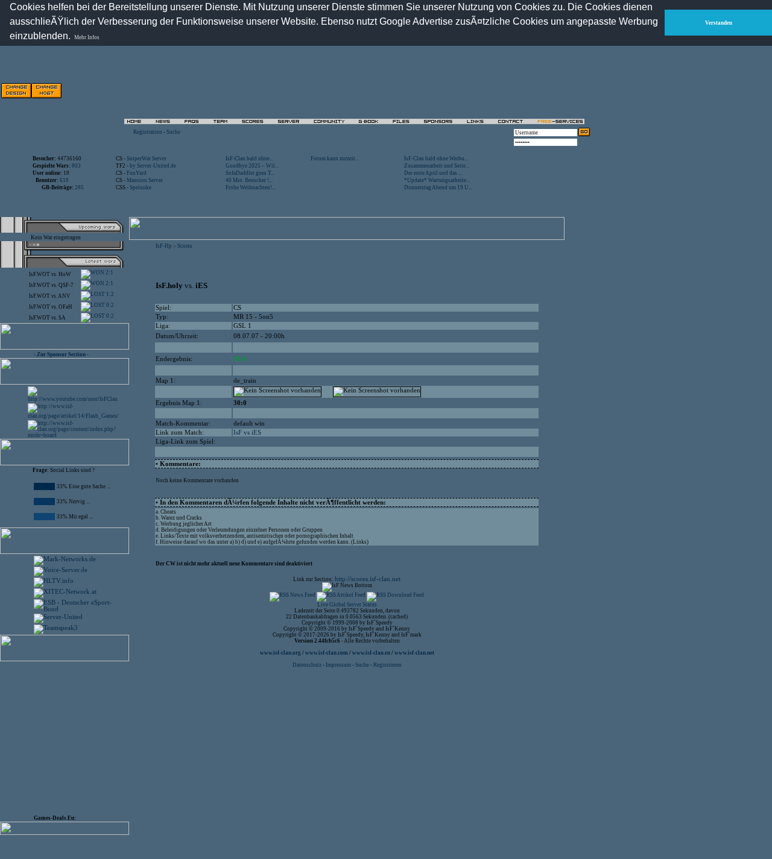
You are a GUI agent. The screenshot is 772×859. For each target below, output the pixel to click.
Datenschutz (308, 665)
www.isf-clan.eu (371, 653)
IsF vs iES (247, 432)
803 (76, 166)
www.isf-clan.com (326, 653)
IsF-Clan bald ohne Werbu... (436, 159)
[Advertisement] (70, 735)
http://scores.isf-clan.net (367, 579)
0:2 (109, 305)
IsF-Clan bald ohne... (249, 159)
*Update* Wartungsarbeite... (437, 180)
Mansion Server (145, 180)
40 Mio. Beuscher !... (249, 180)
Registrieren (387, 665)
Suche (173, 132)
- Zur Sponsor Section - (61, 354)
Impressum (338, 665)
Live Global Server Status (347, 605)
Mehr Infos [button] (87, 37)
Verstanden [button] (718, 23)
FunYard (137, 173)
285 (79, 187)
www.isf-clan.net (414, 653)
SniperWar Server (146, 159)
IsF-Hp (164, 246)
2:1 (108, 272)
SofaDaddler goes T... (250, 173)
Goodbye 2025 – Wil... (252, 166)
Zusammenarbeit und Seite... (436, 166)
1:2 (109, 294)
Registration (147, 132)
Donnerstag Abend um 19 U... (438, 187)
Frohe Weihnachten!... (251, 187)
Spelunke (140, 187)
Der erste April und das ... (433, 173)
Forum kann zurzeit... (335, 159)
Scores (184, 246)
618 (64, 180)
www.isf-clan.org (280, 653)
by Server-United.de (153, 166)
